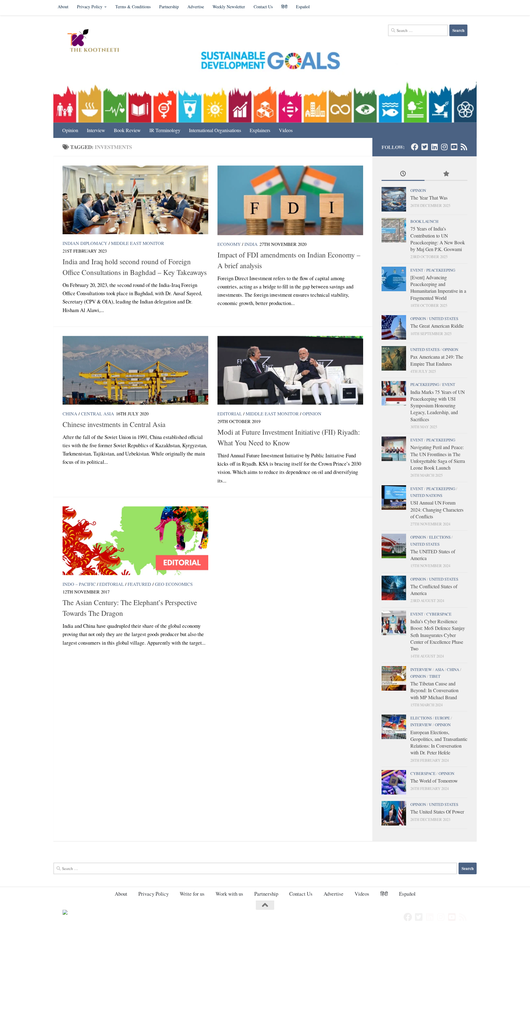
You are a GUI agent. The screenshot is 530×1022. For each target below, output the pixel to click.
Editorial (229, 413)
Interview (96, 130)
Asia (439, 669)
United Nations (426, 495)
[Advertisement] (184, 977)
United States (443, 318)
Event (416, 270)
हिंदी (284, 7)
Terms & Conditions (133, 7)
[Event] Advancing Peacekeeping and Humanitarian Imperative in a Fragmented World (438, 287)
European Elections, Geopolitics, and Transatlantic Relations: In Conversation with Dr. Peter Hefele (438, 742)
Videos (286, 130)
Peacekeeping (440, 270)
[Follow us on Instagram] (444, 147)
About (63, 7)
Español (303, 7)
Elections (440, 537)
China (70, 413)
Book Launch (424, 221)
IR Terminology (164, 130)
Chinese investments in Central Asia (114, 424)
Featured (139, 584)
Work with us (229, 893)
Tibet (434, 676)
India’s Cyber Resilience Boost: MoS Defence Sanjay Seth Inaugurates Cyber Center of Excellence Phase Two (437, 635)
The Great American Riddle (437, 325)
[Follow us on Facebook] (414, 147)
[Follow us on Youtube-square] (454, 147)
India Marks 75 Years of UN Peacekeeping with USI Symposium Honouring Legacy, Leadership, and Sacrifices (437, 405)
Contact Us (263, 7)
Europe (442, 718)
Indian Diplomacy (85, 243)
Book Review (127, 130)
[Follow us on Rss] (463, 147)
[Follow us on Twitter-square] (424, 147)
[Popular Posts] (445, 174)
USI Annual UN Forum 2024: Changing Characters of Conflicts (436, 509)
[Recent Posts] (403, 174)
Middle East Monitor (137, 243)
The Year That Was (428, 197)
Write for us (192, 893)
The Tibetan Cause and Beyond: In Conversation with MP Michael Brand (434, 690)
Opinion (70, 130)
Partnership (169, 7)
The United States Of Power (437, 811)
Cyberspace (438, 614)
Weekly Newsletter (229, 7)
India (251, 244)
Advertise (195, 7)
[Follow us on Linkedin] (434, 147)
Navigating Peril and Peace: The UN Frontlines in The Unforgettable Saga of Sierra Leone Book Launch (437, 457)
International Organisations (215, 130)
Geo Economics (174, 584)
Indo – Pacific (79, 584)
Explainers (260, 130)
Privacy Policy (89, 7)
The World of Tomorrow (434, 780)
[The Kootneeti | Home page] (97, 41)
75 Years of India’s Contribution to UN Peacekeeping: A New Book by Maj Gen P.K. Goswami (437, 238)
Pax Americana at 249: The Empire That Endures (436, 360)
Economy (229, 244)
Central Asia (97, 413)
